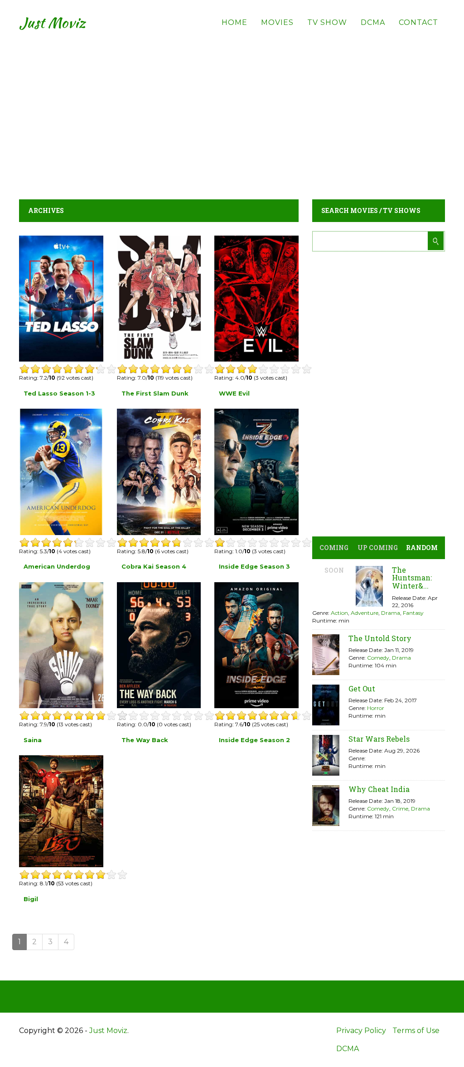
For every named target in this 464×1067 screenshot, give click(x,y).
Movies (277, 22)
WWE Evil (234, 393)
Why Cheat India (379, 789)
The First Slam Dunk (154, 393)
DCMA (373, 22)
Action (339, 612)
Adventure (364, 612)
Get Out (361, 688)
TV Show (327, 22)
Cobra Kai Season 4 (153, 566)
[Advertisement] (232, 108)
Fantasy (413, 612)
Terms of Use (416, 1030)
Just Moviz (52, 22)
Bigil (31, 899)
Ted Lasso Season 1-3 (59, 393)
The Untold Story (379, 638)
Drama (390, 612)
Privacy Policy (361, 1030)
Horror (375, 708)
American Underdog (57, 566)
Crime (400, 808)
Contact (418, 22)
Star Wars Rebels (379, 739)
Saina (33, 740)
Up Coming (378, 547)
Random (422, 547)
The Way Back (144, 740)
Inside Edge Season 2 (254, 740)
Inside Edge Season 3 (254, 566)
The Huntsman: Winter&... (412, 577)
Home (234, 22)
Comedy (378, 657)
